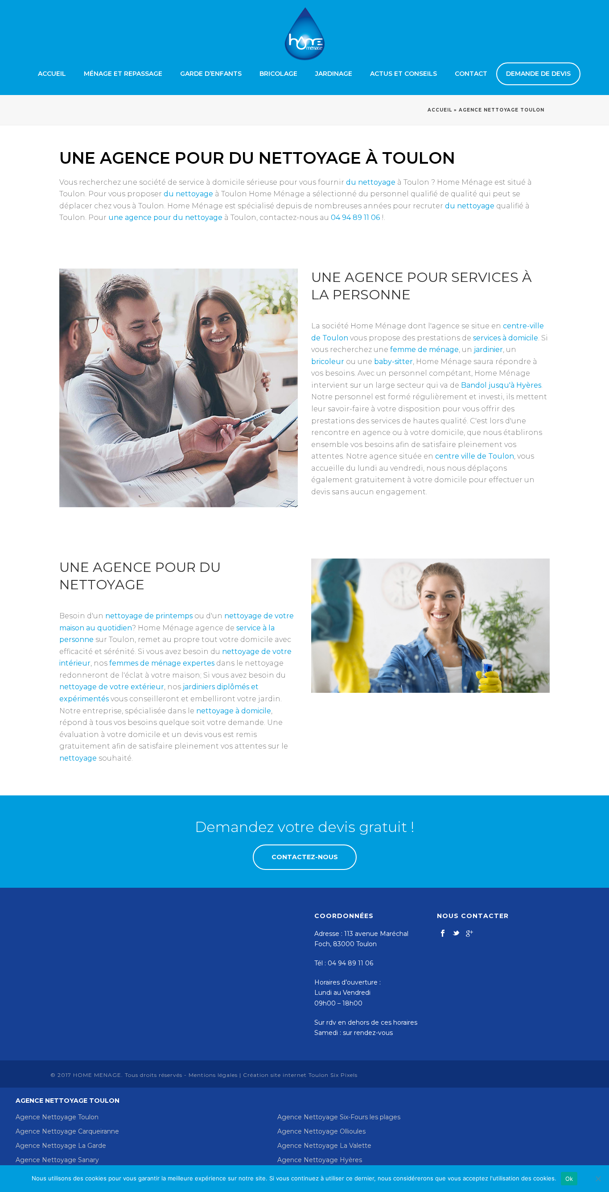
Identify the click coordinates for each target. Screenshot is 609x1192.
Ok (569, 1178)
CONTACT (471, 74)
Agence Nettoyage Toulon (57, 1117)
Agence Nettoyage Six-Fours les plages (338, 1117)
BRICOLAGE (278, 74)
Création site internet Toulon (286, 1075)
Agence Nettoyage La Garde (61, 1146)
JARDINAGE (333, 74)
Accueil (440, 110)
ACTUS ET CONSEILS (403, 74)
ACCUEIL (52, 74)
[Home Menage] (304, 33)
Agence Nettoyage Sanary (57, 1160)
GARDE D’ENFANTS (211, 74)
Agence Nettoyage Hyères (319, 1160)
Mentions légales (213, 1075)
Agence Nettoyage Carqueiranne (67, 1131)
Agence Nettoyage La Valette (324, 1146)
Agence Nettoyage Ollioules (321, 1131)
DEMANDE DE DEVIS (538, 74)
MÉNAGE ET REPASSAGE (123, 74)
